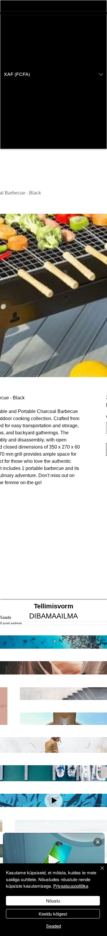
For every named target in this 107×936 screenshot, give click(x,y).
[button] (53, 74)
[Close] (99, 872)
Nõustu (53, 900)
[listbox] (53, 74)
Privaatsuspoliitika (70, 886)
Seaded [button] (53, 926)
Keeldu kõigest (53, 914)
